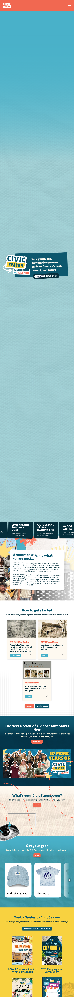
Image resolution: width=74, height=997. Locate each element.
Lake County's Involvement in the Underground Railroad (52, 647)
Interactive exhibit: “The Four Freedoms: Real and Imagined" (35, 688)
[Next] (69, 880)
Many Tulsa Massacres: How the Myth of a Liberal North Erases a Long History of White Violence (21, 648)
